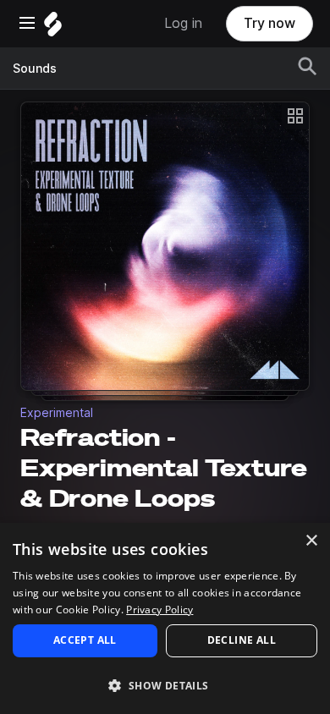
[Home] (53, 28)
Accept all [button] (85, 640)
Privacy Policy (159, 609)
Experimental (56, 413)
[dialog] (165, 618)
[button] (165, 685)
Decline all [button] (241, 640)
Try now (269, 23)
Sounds (35, 68)
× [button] (311, 541)
